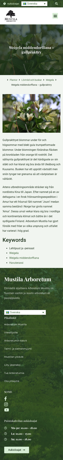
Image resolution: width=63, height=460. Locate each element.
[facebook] (21, 399)
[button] (34, 3)
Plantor (13, 80)
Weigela (50, 80)
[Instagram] (21, 404)
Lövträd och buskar (32, 80)
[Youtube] (21, 410)
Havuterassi (16, 262)
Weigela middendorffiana (24, 258)
